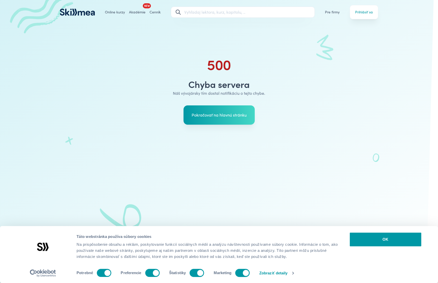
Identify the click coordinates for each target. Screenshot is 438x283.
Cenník (155, 12)
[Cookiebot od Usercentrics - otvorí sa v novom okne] (43, 273)
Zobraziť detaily (273, 273)
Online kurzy (115, 12)
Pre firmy (332, 12)
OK (385, 239)
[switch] (152, 273)
